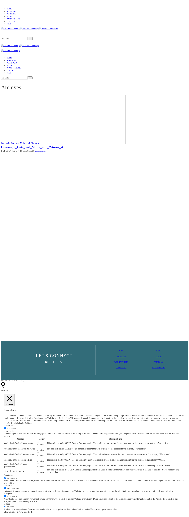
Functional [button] (8, 475)
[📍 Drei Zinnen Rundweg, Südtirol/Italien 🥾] (173, 246)
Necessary (12, 428)
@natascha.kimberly (40, 151)
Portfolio (11, 14)
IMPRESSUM (121, 368)
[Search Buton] (30, 77)
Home (9, 9)
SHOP (158, 357)
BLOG (158, 351)
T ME (124, 357)
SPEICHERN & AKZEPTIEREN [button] (19, 512)
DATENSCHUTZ (158, 368)
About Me (11, 11)
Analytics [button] (8, 493)
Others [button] (7, 504)
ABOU (119, 357)
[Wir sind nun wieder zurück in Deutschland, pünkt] (142, 216)
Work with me (13, 19)
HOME (121, 351)
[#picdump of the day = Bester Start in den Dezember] (48, 168)
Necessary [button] (8, 425)
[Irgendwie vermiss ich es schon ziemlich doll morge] (79, 186)
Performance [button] (9, 485)
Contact (11, 21)
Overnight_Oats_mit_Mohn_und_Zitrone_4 (20, 143)
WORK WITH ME (121, 362)
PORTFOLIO (159, 362)
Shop (9, 24)
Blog (9, 16)
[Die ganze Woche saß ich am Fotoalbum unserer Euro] (110, 186)
